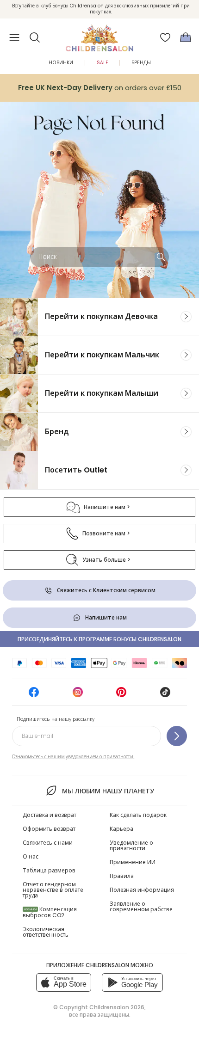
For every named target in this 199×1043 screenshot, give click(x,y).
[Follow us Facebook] (34, 695)
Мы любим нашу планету (108, 791)
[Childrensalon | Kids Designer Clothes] (99, 35)
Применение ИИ (132, 862)
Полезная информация (142, 890)
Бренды (141, 62)
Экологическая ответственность (45, 932)
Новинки (61, 62)
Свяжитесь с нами (48, 843)
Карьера (121, 829)
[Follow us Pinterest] (121, 695)
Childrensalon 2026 (116, 1007)
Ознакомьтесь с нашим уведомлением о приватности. (73, 756)
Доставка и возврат (49, 815)
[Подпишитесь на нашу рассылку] (177, 736)
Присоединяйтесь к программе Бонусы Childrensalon (99, 639)
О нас (30, 856)
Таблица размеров (49, 870)
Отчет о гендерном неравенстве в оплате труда (53, 889)
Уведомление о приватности (131, 845)
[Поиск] (161, 257)
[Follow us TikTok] (165, 695)
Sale (102, 62)
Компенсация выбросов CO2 (50, 912)
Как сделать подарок (138, 815)
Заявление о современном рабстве (141, 906)
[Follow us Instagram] (78, 695)
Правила (122, 876)
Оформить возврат (49, 829)
